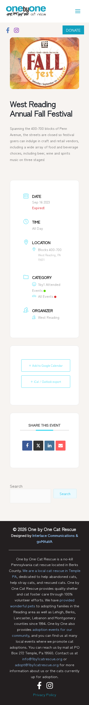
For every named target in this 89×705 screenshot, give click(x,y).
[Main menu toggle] (78, 11)
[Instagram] (16, 30)
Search (16, 486)
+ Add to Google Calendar (46, 365)
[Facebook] (8, 30)
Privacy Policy (44, 694)
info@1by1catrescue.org (42, 658)
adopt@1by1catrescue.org (37, 664)
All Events (45, 296)
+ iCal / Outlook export (45, 381)
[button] (73, 29)
